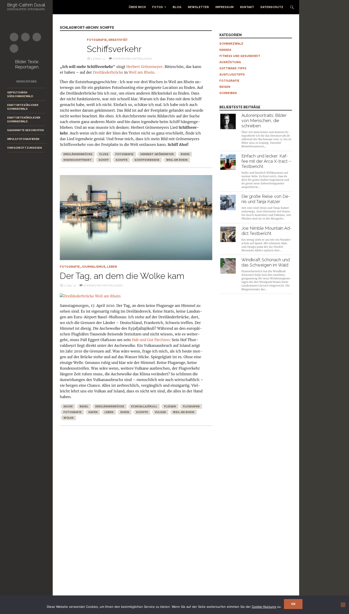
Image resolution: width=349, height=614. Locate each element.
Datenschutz (271, 7)
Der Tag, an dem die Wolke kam (122, 276)
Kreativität (118, 40)
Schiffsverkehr (114, 49)
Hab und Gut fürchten (151, 340)
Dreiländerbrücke (108, 72)
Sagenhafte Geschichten (25, 130)
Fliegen (170, 406)
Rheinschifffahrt (77, 160)
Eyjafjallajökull (144, 406)
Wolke (68, 417)
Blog (177, 7)
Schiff (104, 160)
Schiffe (121, 160)
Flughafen (191, 406)
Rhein (185, 154)
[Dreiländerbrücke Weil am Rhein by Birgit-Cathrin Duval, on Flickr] (90, 296)
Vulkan (160, 412)
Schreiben (228, 93)
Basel (84, 406)
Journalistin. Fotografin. (26, 9)
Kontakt (247, 7)
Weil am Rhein (141, 72)
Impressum (224, 7)
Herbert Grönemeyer (144, 66)
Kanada (225, 50)
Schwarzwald (231, 43)
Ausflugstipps (232, 74)
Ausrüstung (230, 62)
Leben (112, 266)
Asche (68, 406)
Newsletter (198, 7)
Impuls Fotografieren (23, 139)
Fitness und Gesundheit (239, 56)
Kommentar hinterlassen (132, 58)
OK (293, 604)
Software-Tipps (232, 68)
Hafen (93, 412)
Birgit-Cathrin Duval (26, 4)
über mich (137, 7)
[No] (343, 604)
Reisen (224, 87)
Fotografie (97, 40)
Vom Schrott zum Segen (24, 147)
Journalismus (93, 266)
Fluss (103, 154)
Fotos (157, 7)
